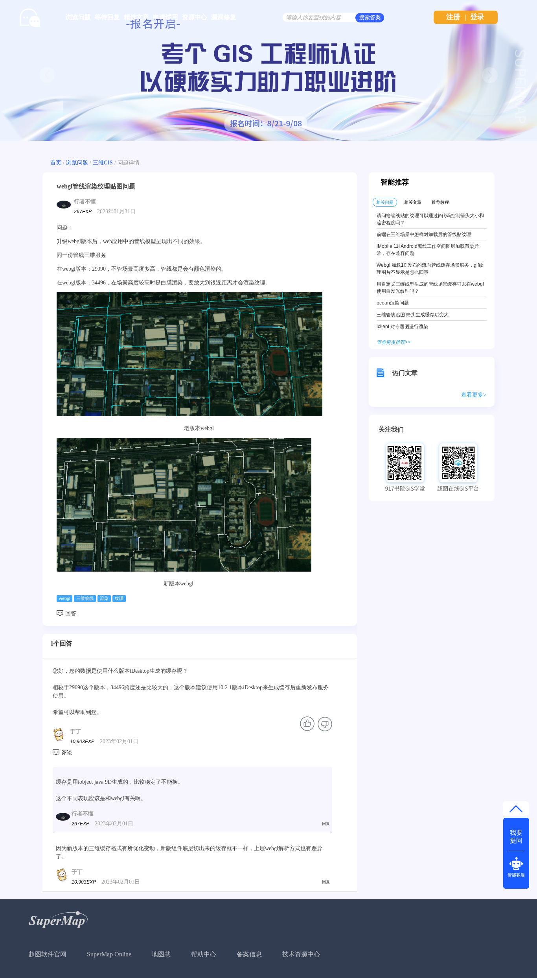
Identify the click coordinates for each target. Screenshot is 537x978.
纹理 (119, 598)
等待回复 (107, 17)
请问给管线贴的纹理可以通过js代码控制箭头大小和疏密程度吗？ (430, 219)
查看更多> (473, 395)
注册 (453, 17)
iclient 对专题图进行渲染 (402, 326)
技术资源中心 (301, 954)
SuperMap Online (109, 954)
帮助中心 (203, 954)
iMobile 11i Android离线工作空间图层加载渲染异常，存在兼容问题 (428, 250)
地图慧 (161, 954)
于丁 (75, 731)
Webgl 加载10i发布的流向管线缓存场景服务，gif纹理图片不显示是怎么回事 (430, 268)
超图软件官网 (47, 954)
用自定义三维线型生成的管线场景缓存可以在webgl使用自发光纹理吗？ (430, 287)
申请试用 (165, 17)
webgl (64, 598)
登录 (477, 17)
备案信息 (249, 954)
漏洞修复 (223, 17)
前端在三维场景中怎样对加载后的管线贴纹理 (424, 234)
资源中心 (194, 17)
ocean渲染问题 (393, 303)
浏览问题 (78, 17)
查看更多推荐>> (393, 342)
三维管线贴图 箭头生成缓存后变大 (413, 314)
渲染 (104, 598)
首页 (55, 163)
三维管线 (85, 598)
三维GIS (103, 163)
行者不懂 (85, 202)
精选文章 (136, 17)
